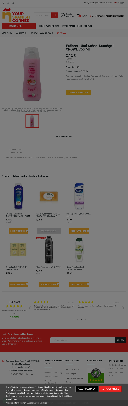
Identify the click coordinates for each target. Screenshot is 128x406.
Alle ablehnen (87, 388)
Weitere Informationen (16, 403)
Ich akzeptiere (110, 388)
